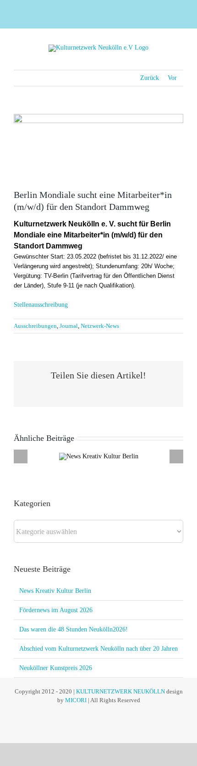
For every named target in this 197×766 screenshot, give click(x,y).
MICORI (76, 700)
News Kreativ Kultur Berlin (55, 590)
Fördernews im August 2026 (56, 610)
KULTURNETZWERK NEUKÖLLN (120, 691)
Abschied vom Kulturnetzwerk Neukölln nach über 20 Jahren (98, 648)
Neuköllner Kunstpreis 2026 (55, 668)
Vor (172, 77)
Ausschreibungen (35, 325)
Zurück (149, 77)
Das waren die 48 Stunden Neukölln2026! (73, 629)
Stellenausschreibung (41, 304)
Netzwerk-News (100, 325)
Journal (69, 325)
